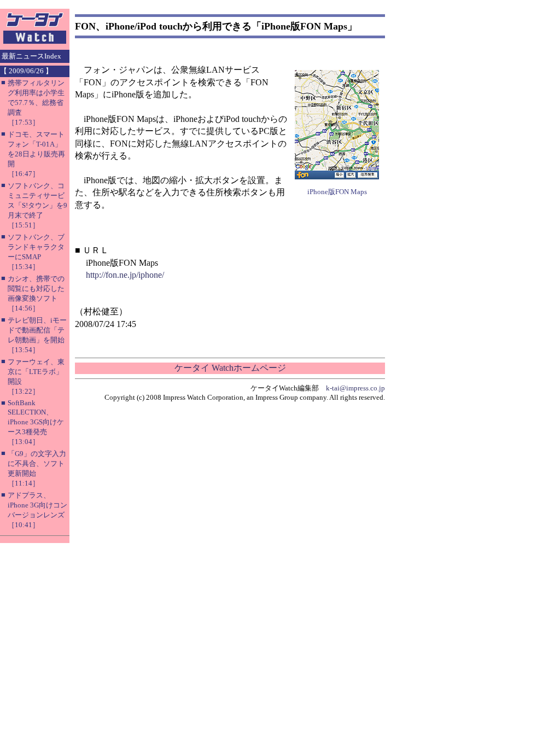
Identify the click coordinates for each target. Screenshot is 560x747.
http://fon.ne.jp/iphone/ (125, 274)
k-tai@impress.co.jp (355, 388)
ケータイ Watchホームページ (230, 367)
